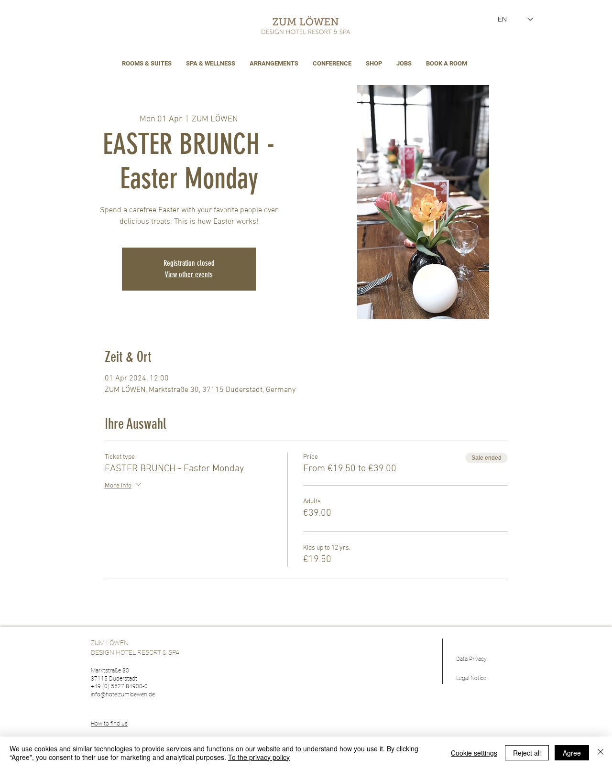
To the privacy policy (259, 757)
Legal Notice (471, 678)
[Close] (600, 752)
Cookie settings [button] (474, 753)
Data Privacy (471, 659)
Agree (572, 753)
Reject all (527, 753)
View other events (189, 274)
